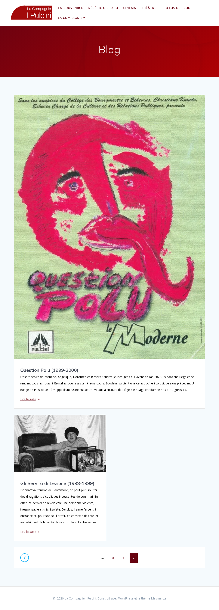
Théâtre (148, 8)
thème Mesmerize (153, 598)
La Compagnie (70, 18)
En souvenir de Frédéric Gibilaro (88, 8)
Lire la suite (28, 399)
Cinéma (129, 8)
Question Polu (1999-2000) (49, 370)
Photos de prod (176, 8)
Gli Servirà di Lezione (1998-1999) (57, 483)
